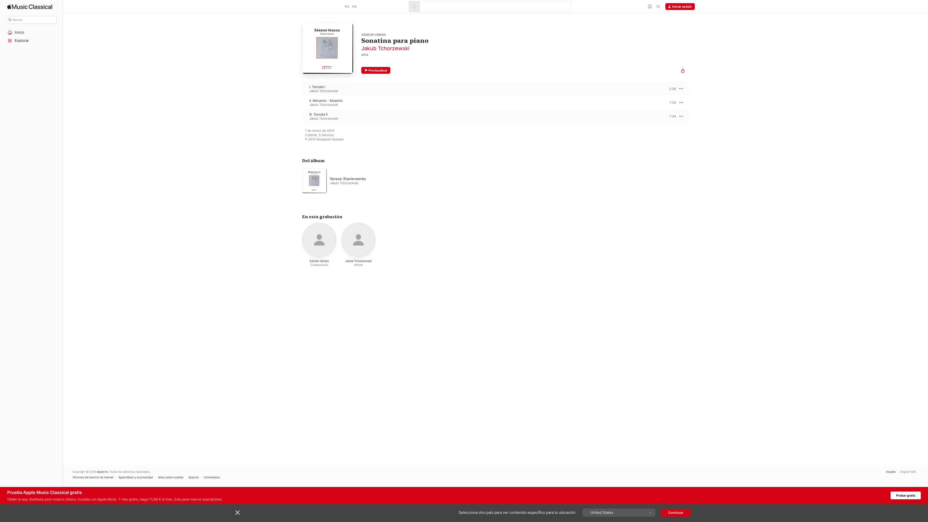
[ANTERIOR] (347, 6)
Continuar (675, 513)
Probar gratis (905, 495)
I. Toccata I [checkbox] (317, 87)
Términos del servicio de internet (92, 477)
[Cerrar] (237, 512)
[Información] (650, 6)
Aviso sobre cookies (170, 477)
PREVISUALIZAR (667, 88)
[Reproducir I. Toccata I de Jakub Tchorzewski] (297, 89)
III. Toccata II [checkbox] (318, 114)
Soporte (193, 477)
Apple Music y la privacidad (135, 477)
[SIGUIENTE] (354, 6)
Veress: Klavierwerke (348, 178)
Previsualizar (378, 70)
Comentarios (212, 477)
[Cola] (658, 6)
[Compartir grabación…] (682, 71)
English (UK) (908, 472)
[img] (29, 6)
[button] (31, 32)
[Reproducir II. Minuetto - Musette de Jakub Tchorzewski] (297, 102)
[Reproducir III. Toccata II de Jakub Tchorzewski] (297, 116)
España (890, 472)
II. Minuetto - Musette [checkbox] (326, 100)
